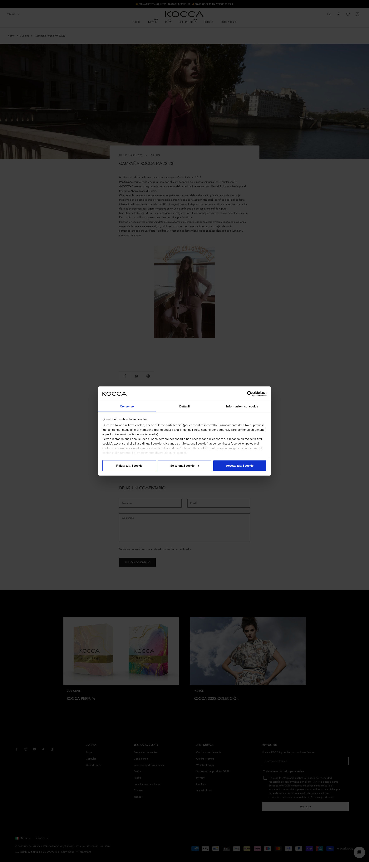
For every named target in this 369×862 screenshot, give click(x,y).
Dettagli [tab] (184, 406)
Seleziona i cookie (182, 465)
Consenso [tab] (127, 406)
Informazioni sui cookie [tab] (242, 406)
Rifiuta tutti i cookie (129, 465)
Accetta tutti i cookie (239, 465)
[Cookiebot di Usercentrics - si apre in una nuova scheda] (250, 394)
